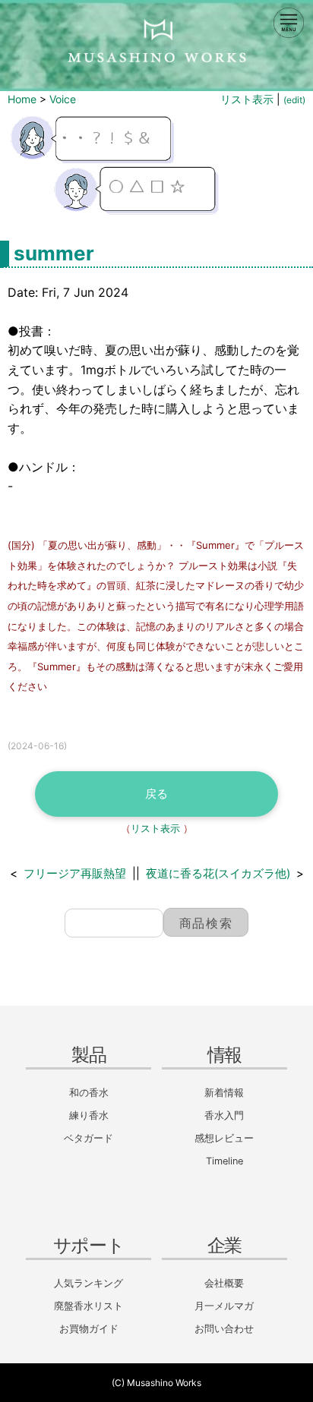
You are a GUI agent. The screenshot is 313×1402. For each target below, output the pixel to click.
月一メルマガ (224, 1306)
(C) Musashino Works (156, 1382)
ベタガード (88, 1138)
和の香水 (89, 1092)
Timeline (224, 1161)
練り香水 (89, 1115)
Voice (62, 99)
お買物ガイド (89, 1328)
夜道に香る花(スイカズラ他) (218, 873)
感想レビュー (224, 1138)
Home (22, 99)
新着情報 (224, 1092)
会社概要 (224, 1283)
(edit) (294, 100)
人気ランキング (88, 1283)
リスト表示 (246, 99)
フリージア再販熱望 (75, 873)
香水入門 (224, 1115)
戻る (156, 793)
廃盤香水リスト (88, 1306)
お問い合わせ (224, 1328)
